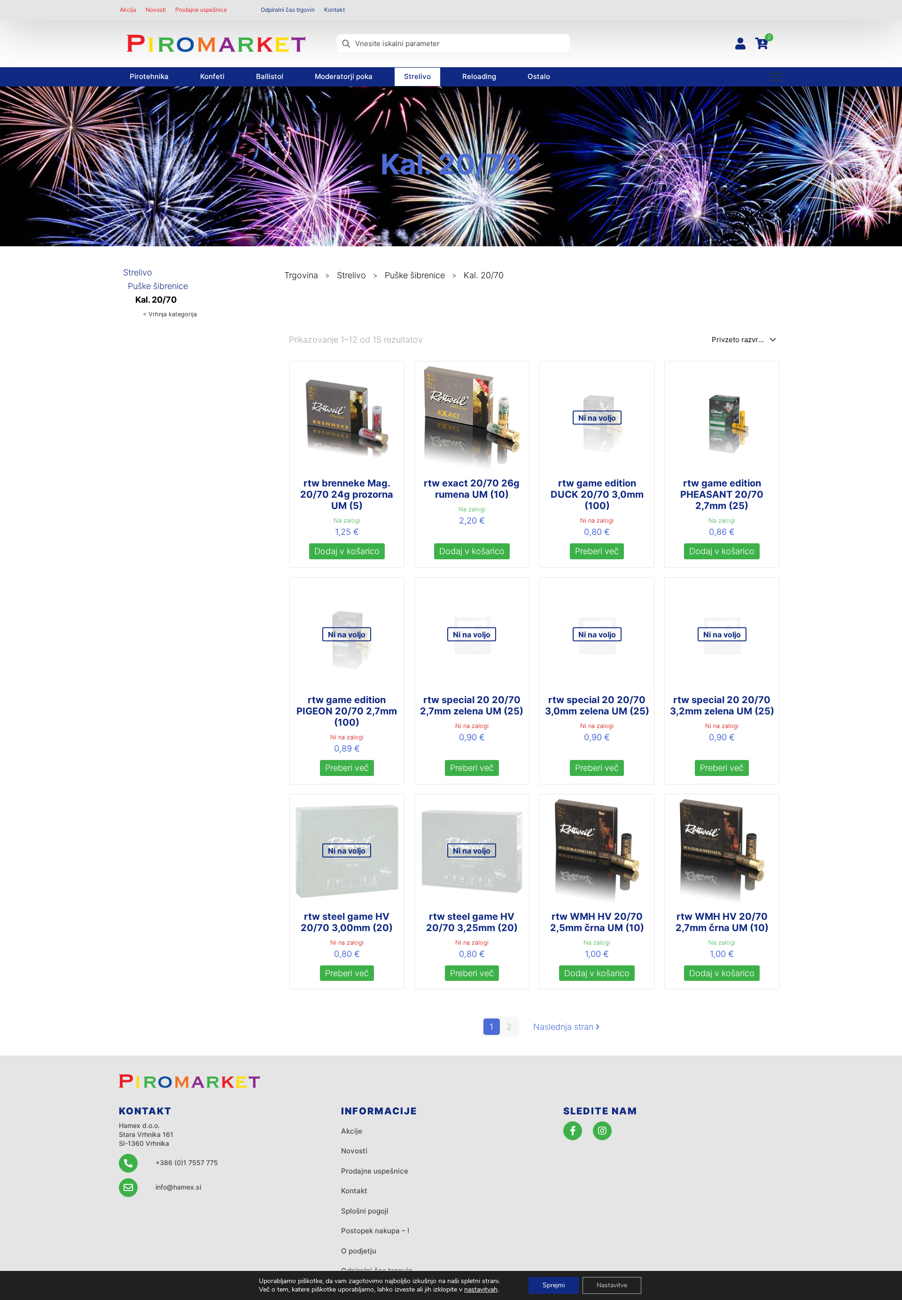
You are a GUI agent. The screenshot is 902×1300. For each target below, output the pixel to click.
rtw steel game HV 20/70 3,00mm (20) (347, 922)
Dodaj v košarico (347, 551)
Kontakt (354, 1190)
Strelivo (137, 272)
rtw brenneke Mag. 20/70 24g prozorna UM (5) (346, 494)
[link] (216, 43)
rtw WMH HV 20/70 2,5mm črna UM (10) (597, 922)
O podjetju (358, 1250)
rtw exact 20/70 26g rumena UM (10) (472, 489)
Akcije (351, 1131)
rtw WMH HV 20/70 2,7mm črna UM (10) (722, 922)
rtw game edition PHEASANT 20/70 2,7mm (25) (721, 494)
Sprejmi (554, 1285)
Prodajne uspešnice (374, 1171)
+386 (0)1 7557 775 (187, 1163)
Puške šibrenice (158, 286)
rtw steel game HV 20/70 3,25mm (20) (472, 922)
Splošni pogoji (365, 1210)
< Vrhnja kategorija (170, 314)
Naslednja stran (563, 1027)
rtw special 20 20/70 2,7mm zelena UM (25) (471, 705)
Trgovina (301, 275)
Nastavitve (612, 1285)
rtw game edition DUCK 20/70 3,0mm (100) (597, 494)
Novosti (354, 1150)
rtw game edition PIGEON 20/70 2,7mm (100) (346, 711)
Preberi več (597, 551)
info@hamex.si (178, 1187)
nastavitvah (481, 1289)
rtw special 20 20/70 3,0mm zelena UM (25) (597, 705)
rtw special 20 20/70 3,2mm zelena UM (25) (722, 705)
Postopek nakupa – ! (375, 1230)
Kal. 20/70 (156, 300)
